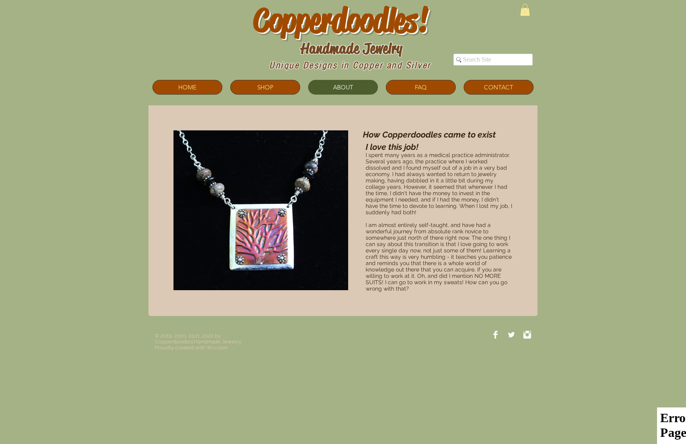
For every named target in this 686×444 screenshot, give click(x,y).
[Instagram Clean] (527, 335)
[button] (525, 10)
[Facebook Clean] (495, 335)
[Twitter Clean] (511, 335)
